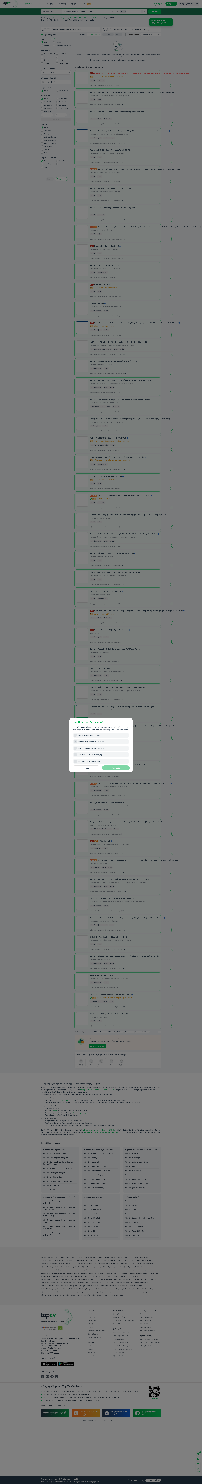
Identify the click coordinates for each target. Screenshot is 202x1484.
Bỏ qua (86, 768)
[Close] (129, 721)
